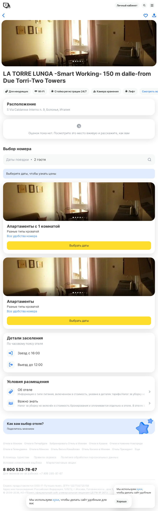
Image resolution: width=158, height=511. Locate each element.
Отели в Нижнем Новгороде (126, 443)
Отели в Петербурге (35, 443)
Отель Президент (122, 449)
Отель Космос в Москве (96, 449)
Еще (137, 449)
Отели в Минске (39, 449)
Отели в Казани (98, 443)
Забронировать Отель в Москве (68, 443)
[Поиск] (144, 5)
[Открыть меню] (152, 5)
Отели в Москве (12, 443)
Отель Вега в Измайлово (65, 449)
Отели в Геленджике (15, 449)
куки (56, 499)
